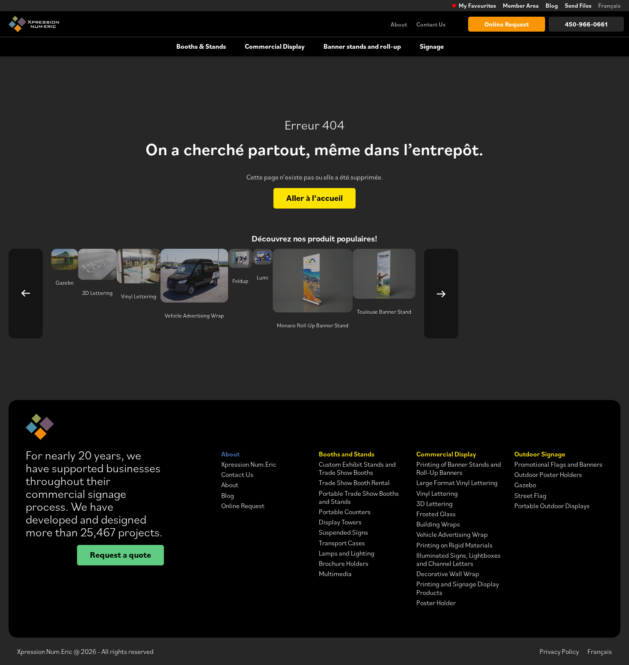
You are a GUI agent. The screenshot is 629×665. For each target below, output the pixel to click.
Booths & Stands (201, 46)
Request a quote (120, 554)
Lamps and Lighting (346, 553)
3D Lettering (434, 504)
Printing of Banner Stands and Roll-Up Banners (458, 468)
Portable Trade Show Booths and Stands (359, 497)
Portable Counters (345, 512)
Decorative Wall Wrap (447, 574)
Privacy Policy (559, 651)
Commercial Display (275, 46)
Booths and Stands (346, 454)
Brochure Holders (343, 563)
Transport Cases (342, 543)
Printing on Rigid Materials (454, 545)
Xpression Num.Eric (248, 464)
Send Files (578, 6)
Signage (432, 46)
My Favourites (477, 6)
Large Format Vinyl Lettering (457, 483)
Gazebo (525, 485)
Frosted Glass (436, 514)
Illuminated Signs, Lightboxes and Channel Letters (458, 559)
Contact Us (430, 24)
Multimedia (335, 574)
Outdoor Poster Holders (548, 475)
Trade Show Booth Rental (354, 483)
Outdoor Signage (539, 454)
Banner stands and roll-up (362, 46)
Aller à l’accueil (314, 197)
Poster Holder (436, 603)
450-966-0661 (586, 24)
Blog (552, 6)
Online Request (506, 24)
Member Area (521, 6)
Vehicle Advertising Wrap (452, 534)
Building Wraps (438, 524)
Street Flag (530, 495)
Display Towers (340, 522)
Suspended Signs (343, 532)
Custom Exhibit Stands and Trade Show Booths (357, 468)
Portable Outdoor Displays (552, 506)
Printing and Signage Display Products (457, 588)
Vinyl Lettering (437, 493)
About (399, 24)
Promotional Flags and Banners (558, 464)
